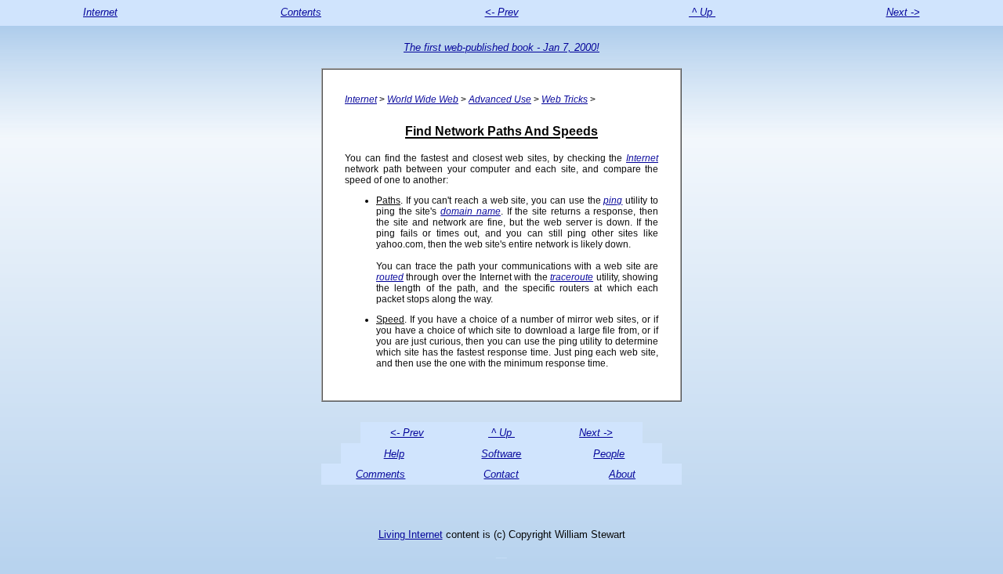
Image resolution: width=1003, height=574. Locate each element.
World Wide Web (422, 99)
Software (501, 454)
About (622, 474)
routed (390, 277)
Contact (501, 474)
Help (394, 454)
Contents (301, 12)
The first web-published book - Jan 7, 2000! (501, 47)
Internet (100, 12)
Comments (380, 474)
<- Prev (502, 12)
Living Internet (410, 534)
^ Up (702, 12)
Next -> (903, 12)
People (609, 454)
